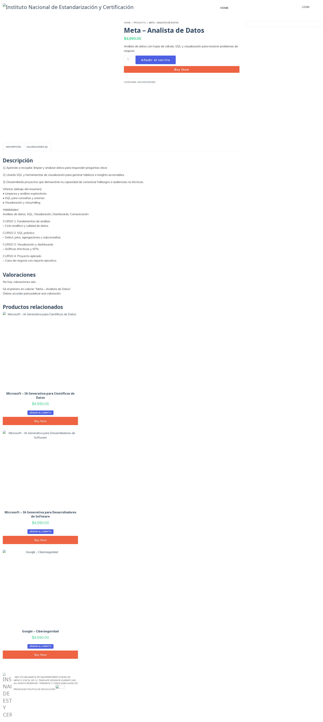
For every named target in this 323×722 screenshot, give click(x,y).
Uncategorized (146, 82)
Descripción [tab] (13, 146)
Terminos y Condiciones (53, 683)
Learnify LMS (68, 680)
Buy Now (181, 69)
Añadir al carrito (155, 60)
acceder (17, 293)
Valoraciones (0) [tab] (36, 146)
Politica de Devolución (41, 689)
